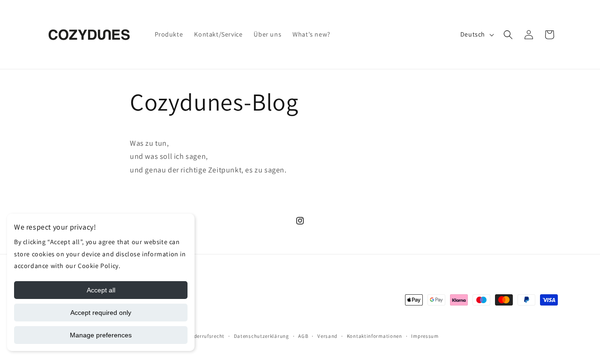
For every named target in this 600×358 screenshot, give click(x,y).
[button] (508, 34)
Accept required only (100, 312)
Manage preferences (101, 335)
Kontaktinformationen (374, 336)
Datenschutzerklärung (261, 336)
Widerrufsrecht (206, 336)
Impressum (424, 336)
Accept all (101, 290)
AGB (303, 336)
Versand (327, 336)
